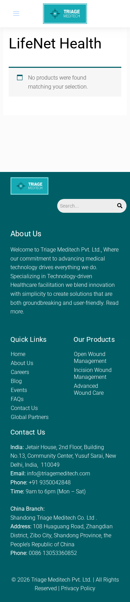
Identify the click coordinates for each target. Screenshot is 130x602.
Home (18, 354)
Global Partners (30, 417)
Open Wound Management (90, 357)
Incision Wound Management (93, 373)
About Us (22, 363)
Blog (16, 381)
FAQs (17, 399)
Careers (20, 372)
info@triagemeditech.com (58, 473)
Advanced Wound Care (89, 389)
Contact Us (24, 408)
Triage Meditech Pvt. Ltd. (61, 579)
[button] (16, 13)
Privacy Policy (78, 588)
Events (19, 390)
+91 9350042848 (50, 482)
